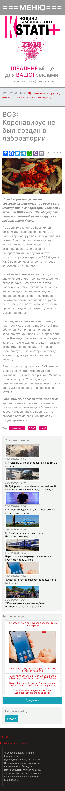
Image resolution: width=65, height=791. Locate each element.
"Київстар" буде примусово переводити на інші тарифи (32, 624)
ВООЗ (32, 428)
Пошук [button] (11, 718)
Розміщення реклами (13, 743)
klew (18, 766)
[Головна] (33, 27)
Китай (43, 428)
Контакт (5, 737)
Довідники (33, 700)
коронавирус (17, 428)
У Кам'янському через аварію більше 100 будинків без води (32, 669)
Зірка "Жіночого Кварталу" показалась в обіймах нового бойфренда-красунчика (32, 684)
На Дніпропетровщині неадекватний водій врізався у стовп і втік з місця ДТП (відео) (32, 677)
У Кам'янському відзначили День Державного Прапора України (33, 691)
